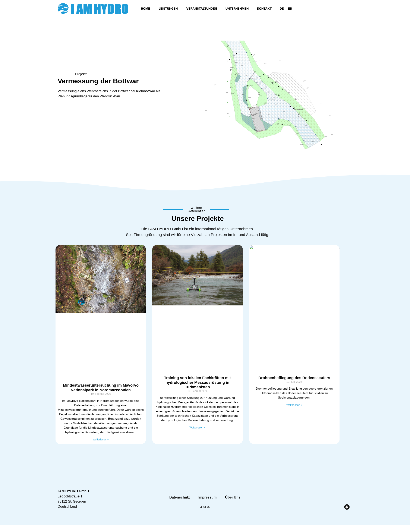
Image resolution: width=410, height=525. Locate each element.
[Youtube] (329, 8)
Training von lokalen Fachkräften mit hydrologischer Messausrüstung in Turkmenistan (197, 382)
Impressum (207, 497)
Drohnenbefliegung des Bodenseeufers (294, 378)
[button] (348, 8)
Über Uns (232, 497)
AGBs (205, 507)
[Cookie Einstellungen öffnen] (9, 519)
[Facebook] (317, 8)
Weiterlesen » (101, 439)
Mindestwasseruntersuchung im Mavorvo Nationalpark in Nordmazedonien (101, 387)
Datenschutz (179, 497)
